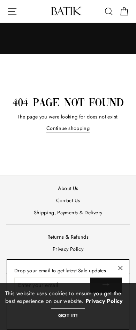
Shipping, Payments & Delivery (68, 212)
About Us (68, 188)
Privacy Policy (68, 249)
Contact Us (68, 200)
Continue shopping (68, 128)
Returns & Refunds (68, 236)
